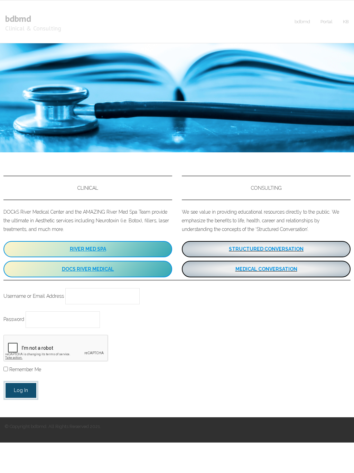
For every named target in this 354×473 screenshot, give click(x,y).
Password (13, 319)
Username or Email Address (33, 296)
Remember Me (24, 369)
